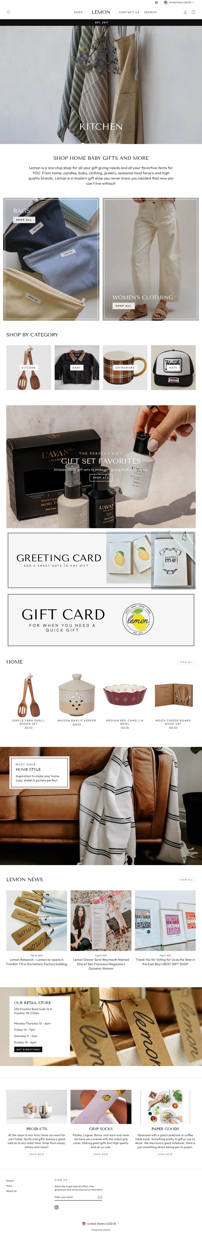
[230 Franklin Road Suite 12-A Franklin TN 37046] (101, 1026)
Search (150, 12)
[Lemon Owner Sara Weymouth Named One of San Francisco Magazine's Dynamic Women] (101, 920)
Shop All (124, 305)
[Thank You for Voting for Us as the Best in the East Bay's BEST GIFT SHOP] (165, 920)
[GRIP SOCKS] (101, 1107)
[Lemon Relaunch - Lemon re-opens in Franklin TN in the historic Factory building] (36, 920)
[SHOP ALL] (51, 259)
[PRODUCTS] (36, 1107)
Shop (78, 12)
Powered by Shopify (101, 1229)
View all (186, 662)
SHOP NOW (36, 1154)
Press (9, 1185)
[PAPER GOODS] (165, 1107)
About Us (11, 1191)
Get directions (28, 1049)
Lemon (101, 12)
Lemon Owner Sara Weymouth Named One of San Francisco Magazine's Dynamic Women (101, 964)
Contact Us (129, 12)
